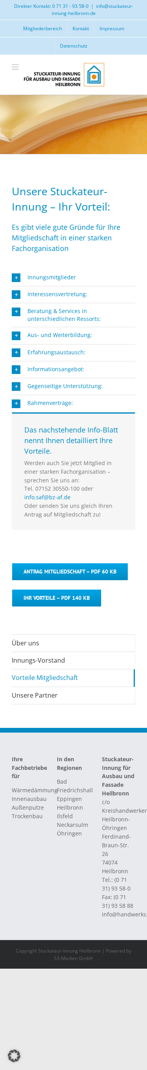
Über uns (25, 643)
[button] (73, 277)
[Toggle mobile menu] (16, 67)
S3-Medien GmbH (73, 958)
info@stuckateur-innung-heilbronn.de (92, 9)
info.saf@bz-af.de (47, 497)
